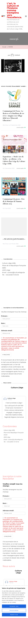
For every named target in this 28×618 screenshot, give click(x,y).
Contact (17, 55)
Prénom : (4, 316)
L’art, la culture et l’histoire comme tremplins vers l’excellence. (14, 10)
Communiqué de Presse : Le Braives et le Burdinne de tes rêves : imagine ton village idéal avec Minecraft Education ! (13, 116)
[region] (14, 602)
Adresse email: (6, 330)
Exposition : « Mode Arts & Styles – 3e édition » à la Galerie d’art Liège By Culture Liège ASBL (14, 160)
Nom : (3, 323)
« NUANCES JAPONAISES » (14, 239)
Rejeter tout (14, 614)
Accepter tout (14, 606)
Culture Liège (11, 398)
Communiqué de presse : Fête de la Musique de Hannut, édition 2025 (13, 201)
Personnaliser (14, 610)
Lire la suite (20, 127)
